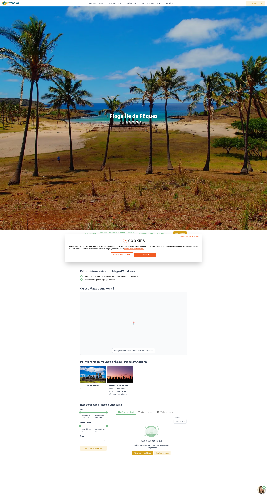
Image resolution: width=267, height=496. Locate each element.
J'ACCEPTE (145, 255)
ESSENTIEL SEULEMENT (189, 236)
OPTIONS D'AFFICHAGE (121, 255)
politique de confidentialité (134, 249)
